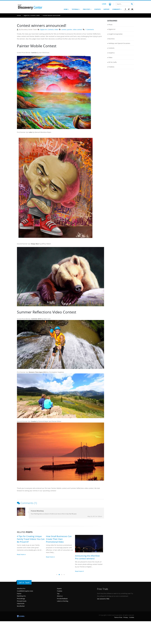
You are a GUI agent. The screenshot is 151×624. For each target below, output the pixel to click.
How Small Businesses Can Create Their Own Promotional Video (30, 539)
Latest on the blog (62, 607)
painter (69, 29)
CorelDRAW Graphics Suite (25, 597)
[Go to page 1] (56, 580)
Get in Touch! (24, 588)
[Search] (132, 4)
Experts (59, 594)
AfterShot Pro (21, 594)
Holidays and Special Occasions (119, 43)
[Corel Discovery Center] (30, 7)
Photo (110, 25)
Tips (58, 599)
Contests (51, 29)
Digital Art (43, 29)
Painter (19, 599)
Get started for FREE (103, 604)
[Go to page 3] (61, 580)
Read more (21, 557)
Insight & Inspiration (115, 34)
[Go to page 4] (64, 580)
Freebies (111, 67)
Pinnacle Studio (21, 607)
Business (111, 39)
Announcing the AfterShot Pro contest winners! (58, 557)
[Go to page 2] (59, 580)
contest (63, 29)
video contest (77, 29)
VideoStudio (20, 609)
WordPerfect (21, 612)
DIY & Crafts (112, 62)
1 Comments (89, 29)
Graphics (111, 53)
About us (60, 602)
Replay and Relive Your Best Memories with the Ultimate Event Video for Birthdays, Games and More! (88, 557)
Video (56, 29)
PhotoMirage (21, 604)
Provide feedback (62, 604)
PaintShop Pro (21, 602)
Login (104, 4)
